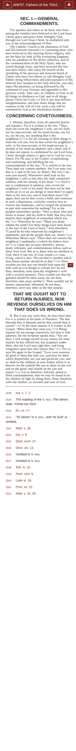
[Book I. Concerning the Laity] (4, 375)
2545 (37, 241)
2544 (8, 441)
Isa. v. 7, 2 (23, 393)
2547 (56, 255)
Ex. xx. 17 (23, 410)
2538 (41, 50)
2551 (59, 349)
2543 (14, 222)
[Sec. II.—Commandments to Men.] (72, 375)
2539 (37, 100)
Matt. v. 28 (23, 428)
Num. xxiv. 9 (24, 474)
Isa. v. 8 (21, 434)
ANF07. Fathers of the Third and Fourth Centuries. (37, 5)
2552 (18, 372)
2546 (13, 245)
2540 (25, 139)
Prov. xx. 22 (24, 487)
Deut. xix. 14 (24, 448)
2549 (18, 326)
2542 (57, 182)
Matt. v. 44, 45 (26, 493)
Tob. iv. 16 (23, 467)
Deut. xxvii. (24, 441)
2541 (36, 155)
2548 (57, 261)
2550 (55, 329)
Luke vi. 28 (23, 480)
